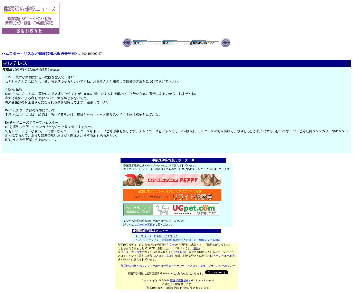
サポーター (124, 252)
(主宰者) (170, 244)
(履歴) (196, 248)
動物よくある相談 (209, 239)
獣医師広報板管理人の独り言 (179, 239)
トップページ (143, 236)
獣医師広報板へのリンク (135, 265)
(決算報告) (180, 252)
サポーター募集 (143, 224)
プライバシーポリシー (221, 265)
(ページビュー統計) (223, 255)
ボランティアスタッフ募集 (190, 265)
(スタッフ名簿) (164, 255)
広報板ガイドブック (166, 236)
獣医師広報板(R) (180, 280)
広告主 (138, 252)
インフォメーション (147, 239)
